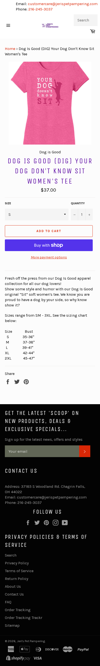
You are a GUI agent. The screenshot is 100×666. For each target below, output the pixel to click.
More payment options (49, 257)
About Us (13, 586)
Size (8, 203)
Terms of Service (19, 570)
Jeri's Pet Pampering (31, 641)
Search (11, 555)
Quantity (78, 203)
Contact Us (14, 594)
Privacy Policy (17, 563)
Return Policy (16, 578)
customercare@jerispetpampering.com (62, 3)
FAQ (8, 602)
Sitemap (12, 625)
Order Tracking (18, 609)
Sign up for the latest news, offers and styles (44, 439)
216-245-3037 (40, 9)
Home (10, 48)
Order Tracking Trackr (23, 617)
